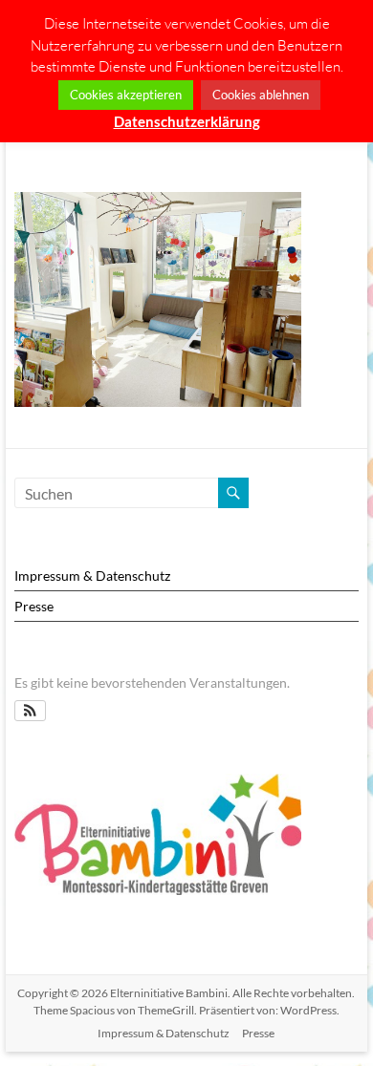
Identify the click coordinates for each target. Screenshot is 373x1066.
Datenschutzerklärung (187, 121)
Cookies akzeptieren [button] (126, 94)
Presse (34, 606)
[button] (30, 710)
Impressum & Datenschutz (92, 575)
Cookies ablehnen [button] (260, 94)
